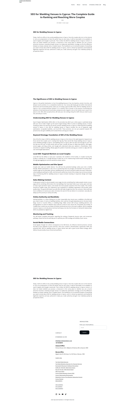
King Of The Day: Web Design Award (64, 369)
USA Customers (59, 384)
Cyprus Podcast (59, 379)
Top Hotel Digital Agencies (61, 362)
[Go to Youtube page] (63, 394)
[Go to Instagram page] (57, 394)
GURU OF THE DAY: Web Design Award (65, 367)
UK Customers (58, 386)
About (78, 4)
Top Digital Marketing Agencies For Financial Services (68, 364)
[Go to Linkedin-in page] (60, 394)
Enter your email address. (87, 324)
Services (85, 4)
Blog (104, 4)
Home (73, 4)
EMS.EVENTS (58, 381)
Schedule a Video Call (95, 4)
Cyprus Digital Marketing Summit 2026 (64, 373)
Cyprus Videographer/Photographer (64, 375)
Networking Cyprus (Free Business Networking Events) (68, 377)
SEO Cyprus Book (59, 371)
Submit (84, 332)
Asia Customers (59, 388)
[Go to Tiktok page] (65, 394)
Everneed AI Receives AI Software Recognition (66, 365)
